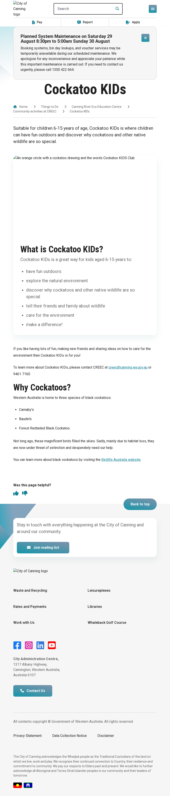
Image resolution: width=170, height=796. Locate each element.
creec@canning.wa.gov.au (127, 367)
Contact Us (35, 691)
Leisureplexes (99, 590)
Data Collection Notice (69, 736)
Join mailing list (45, 547)
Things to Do (49, 106)
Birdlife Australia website (121, 460)
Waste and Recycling (30, 590)
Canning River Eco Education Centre (97, 106)
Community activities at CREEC (34, 111)
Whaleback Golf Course (107, 622)
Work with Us (24, 622)
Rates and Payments (29, 607)
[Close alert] (145, 38)
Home (23, 106)
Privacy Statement (27, 736)
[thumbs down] (24, 494)
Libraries (95, 607)
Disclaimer (105, 736)
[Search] (116, 9)
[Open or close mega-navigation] (153, 9)
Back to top (140, 504)
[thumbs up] (16, 494)
